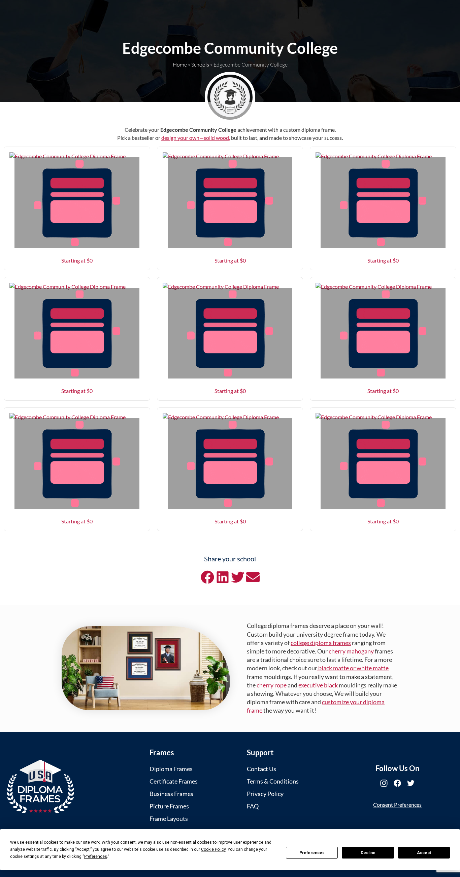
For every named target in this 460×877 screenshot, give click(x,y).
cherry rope (272, 685)
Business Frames (171, 793)
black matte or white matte (353, 668)
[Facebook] (397, 783)
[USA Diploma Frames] (40, 786)
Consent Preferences (397, 804)
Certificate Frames (174, 781)
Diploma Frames (171, 768)
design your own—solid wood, (195, 137)
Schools (200, 64)
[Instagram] (384, 783)
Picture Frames (169, 806)
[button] (207, 577)
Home (180, 64)
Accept (424, 852)
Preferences (312, 852)
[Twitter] (411, 783)
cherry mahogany (351, 651)
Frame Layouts (169, 818)
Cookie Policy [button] (213, 849)
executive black (318, 685)
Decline (368, 852)
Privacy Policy (265, 793)
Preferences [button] (95, 856)
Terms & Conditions (273, 781)
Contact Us (261, 768)
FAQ (253, 806)
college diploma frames (321, 642)
